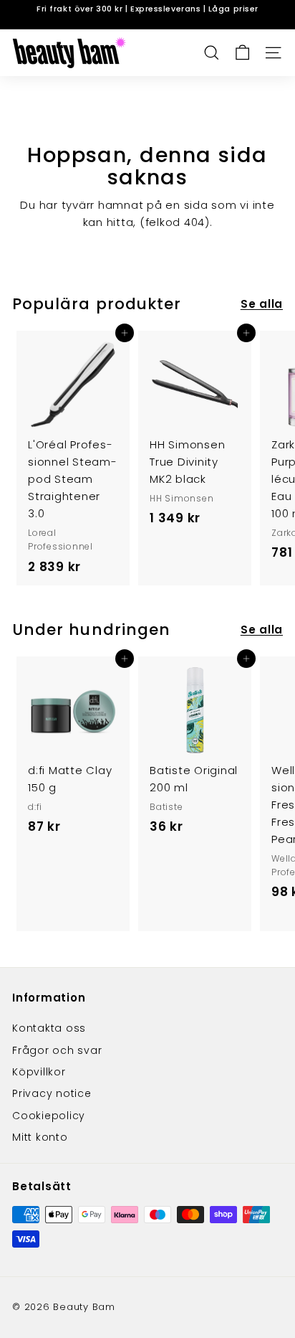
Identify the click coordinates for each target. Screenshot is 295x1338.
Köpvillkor (39, 1072)
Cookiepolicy (48, 1115)
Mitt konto (40, 1137)
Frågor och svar (57, 1050)
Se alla (262, 303)
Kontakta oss (49, 1028)
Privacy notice (52, 1093)
